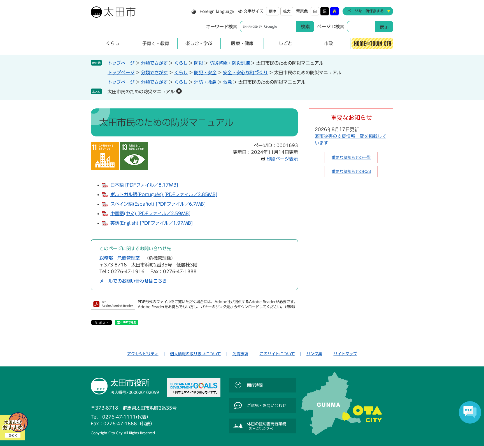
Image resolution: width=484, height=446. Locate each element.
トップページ (121, 63)
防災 (198, 63)
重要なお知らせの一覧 (351, 157)
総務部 (106, 258)
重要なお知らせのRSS (351, 171)
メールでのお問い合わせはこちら (133, 281)
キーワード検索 (221, 26)
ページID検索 (330, 26)
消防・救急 (205, 82)
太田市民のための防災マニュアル (141, 91)
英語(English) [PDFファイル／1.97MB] (151, 223)
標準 (272, 11)
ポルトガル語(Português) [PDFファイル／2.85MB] (163, 194)
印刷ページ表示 (282, 159)
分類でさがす (154, 63)
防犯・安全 (205, 72)
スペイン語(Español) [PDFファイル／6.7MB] (158, 204)
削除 (179, 91)
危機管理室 (128, 258)
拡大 (286, 11)
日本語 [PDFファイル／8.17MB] (144, 185)
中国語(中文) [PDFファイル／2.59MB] (150, 213)
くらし (181, 63)
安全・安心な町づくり (245, 72)
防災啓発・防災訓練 (230, 63)
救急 (227, 82)
